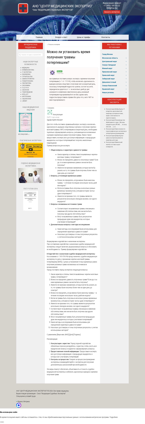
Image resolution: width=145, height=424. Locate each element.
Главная (39, 37)
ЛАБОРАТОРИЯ (26, 99)
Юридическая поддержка (30, 46)
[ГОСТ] (30, 210)
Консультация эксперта (114, 101)
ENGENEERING (26, 74)
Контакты (106, 37)
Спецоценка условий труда (26, 396)
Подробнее (113, 417)
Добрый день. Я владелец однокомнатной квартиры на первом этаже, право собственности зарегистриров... (115, 113)
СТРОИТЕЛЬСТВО (27, 76)
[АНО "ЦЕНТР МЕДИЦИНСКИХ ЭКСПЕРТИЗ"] (22, 13)
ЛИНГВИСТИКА (26, 83)
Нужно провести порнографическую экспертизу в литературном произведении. (116, 131)
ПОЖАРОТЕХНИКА (27, 81)
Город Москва (107, 54)
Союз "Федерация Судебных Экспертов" (51, 393)
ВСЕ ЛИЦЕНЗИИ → (23, 134)
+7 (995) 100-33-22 (112, 5)
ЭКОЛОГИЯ (25, 90)
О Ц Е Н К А (25, 88)
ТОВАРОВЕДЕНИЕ (27, 92)
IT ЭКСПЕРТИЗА (26, 72)
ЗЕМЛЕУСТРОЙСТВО (28, 79)
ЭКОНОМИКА (26, 85)
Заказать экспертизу (111, 12)
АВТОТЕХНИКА (26, 96)
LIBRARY (24, 101)
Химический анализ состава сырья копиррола (114, 144)
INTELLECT (25, 94)
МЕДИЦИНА (25, 68)
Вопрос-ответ (61, 37)
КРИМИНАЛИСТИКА (28, 70)
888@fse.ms (112, 8)
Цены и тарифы (83, 37)
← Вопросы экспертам (53, 44)
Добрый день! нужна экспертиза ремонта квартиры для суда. (114, 138)
